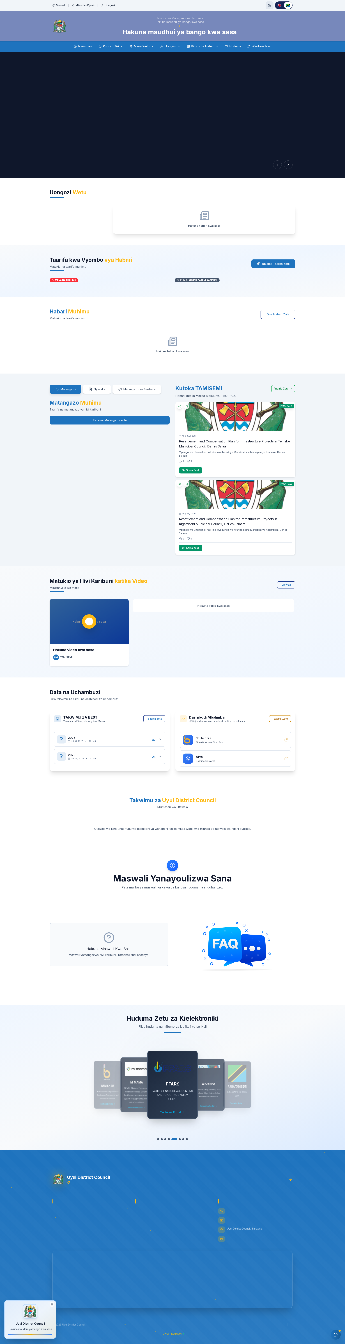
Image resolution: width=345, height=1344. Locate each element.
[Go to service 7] (183, 1139)
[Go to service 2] (162, 1139)
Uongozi (110, 5)
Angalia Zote (281, 388)
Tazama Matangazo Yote (110, 420)
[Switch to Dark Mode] (269, 5)
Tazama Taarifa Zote (275, 264)
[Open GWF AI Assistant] (336, 1335)
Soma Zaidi (192, 470)
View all (286, 584)
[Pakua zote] (154, 739)
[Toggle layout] (52, 1304)
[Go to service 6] (178, 1139)
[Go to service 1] (158, 1139)
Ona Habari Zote (278, 314)
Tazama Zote (154, 718)
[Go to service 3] (165, 1139)
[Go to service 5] (172, 1139)
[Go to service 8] (187, 1139)
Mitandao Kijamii (85, 5)
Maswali (60, 5)
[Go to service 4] (169, 1139)
